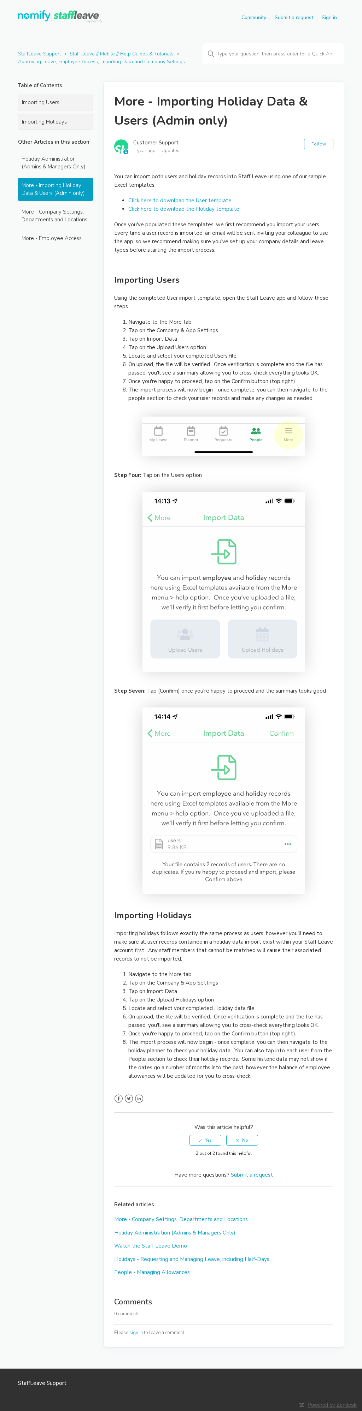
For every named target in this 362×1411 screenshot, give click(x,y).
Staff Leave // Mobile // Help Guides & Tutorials (122, 53)
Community (253, 17)
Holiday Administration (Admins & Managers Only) (54, 163)
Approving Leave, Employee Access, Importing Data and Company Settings (101, 61)
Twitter (128, 1098)
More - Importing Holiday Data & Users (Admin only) (53, 189)
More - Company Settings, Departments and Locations (54, 215)
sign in (136, 1332)
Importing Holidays (44, 121)
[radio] (205, 1140)
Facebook (118, 1098)
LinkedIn (139, 1098)
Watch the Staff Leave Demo (150, 1245)
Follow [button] (318, 144)
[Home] (61, 21)
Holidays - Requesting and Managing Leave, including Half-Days (191, 1259)
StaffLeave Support (39, 53)
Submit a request (294, 17)
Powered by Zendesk (332, 1405)
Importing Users (40, 102)
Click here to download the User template (180, 200)
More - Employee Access (52, 238)
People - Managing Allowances (152, 1272)
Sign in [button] (329, 17)
